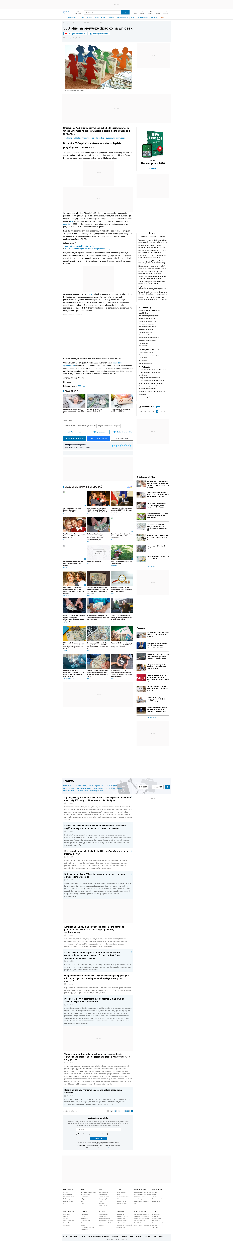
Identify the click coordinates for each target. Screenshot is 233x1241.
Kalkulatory (146, 307)
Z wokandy (111, 788)
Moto (133, 17)
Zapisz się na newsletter (124, 432)
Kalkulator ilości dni (145, 332)
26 (149, 411)
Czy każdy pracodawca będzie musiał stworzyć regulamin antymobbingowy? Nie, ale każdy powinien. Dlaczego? (152, 288)
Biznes (89, 17)
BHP (82, 1201)
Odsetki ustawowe (139, 1223)
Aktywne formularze (150, 349)
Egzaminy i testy (85, 1220)
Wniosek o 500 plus (145, 363)
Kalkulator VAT (120, 1218)
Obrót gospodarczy (68, 1196)
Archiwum (155, 1216)
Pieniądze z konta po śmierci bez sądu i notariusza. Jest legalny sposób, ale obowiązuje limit (151, 272)
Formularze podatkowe (158, 1223)
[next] (132, 1111)
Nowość (153, 161)
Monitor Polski (103, 1216)
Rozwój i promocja (68, 1220)
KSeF (163, 17)
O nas (65, 1236)
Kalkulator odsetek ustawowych (149, 337)
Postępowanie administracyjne (149, 355)
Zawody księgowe (68, 1201)
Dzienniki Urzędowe (104, 1218)
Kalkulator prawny (145, 343)
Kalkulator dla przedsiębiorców (149, 316)
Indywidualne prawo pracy (88, 1192)
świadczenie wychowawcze (87, 426)
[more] (123, 426)
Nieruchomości (143, 17)
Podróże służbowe (139, 1220)
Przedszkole (84, 1214)
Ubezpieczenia (85, 1196)
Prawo (111, 17)
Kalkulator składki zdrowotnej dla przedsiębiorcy (149, 312)
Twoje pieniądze (122, 17)
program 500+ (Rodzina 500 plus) (109, 426)
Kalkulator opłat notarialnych (148, 340)
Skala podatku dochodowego (142, 1225)
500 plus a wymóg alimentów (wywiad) (80, 246)
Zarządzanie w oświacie (88, 1223)
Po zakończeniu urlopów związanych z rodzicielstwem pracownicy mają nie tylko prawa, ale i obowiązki (151, 246)
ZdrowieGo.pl (156, 1214)
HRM (82, 1203)
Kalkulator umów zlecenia (147, 321)
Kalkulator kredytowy (145, 335)
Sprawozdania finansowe (141, 1201)
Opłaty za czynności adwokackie (149, 378)
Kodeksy (101, 1225)
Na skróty (155, 1211)
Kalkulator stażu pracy (122, 1223)
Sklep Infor (102, 1203)
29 (161, 411)
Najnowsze (153, 236)
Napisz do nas (100, 432)
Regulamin (115, 1236)
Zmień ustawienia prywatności (98, 1236)
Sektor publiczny (100, 17)
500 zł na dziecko (69, 426)
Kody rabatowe (156, 1218)
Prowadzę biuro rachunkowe (142, 1194)
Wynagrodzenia (85, 1194)
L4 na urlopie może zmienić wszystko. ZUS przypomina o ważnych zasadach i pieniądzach (152, 251)
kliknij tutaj (108, 1147)
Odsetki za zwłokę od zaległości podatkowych (149, 373)
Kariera (124, 1236)
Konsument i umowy (80, 786)
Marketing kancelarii (96, 790)
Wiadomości (82, 23)
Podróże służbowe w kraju (141, 1214)
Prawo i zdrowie (103, 1205)
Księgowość (72, 17)
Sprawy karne (99, 786)
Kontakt (139, 1236)
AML (135, 1203)
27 (153, 411)
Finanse (154, 1196)
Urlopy (83, 1199)
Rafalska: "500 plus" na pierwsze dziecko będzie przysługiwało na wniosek (95, 138)
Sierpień (156, 406)
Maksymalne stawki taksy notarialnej (151, 383)
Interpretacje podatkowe (146, 397)
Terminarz (146, 406)
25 (145, 411)
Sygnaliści (120, 788)
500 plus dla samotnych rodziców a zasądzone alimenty (87, 249)
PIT (71, 221)
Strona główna (67, 23)
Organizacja (66, 1214)
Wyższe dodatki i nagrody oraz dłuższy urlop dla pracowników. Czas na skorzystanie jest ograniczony (152, 293)
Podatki (65, 1192)
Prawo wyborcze (68, 790)
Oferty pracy (155, 1227)
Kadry (82, 17)
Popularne (144, 236)
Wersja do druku (76, 432)
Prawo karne (143, 357)
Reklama (147, 1236)
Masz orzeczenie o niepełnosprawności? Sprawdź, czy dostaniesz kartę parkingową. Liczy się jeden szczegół (152, 267)
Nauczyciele (84, 1218)
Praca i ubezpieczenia (122, 1196)
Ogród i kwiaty (156, 1201)
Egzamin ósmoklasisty (87, 1227)
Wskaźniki (146, 367)
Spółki (118, 1194)
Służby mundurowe (99, 788)
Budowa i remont (157, 1199)
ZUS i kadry (66, 1199)
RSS (131, 1236)
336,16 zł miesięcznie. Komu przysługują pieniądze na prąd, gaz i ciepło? (151, 282)
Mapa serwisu (158, 1236)
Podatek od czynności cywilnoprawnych (152, 391)
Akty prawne (103, 1211)
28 (157, 411)
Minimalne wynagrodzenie (141, 1216)
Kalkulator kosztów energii (147, 326)
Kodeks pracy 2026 (153, 163)
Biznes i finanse (121, 1192)
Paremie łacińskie (82, 790)
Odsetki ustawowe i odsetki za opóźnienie (152, 369)
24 (141, 411)
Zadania (65, 1218)
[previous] (108, 1111)
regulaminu (98, 1134)
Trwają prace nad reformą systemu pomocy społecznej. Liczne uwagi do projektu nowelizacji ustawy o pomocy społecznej (152, 277)
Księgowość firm (68, 1189)
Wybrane (162, 236)
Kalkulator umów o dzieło (147, 324)
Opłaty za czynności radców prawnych (151, 380)
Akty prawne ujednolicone (106, 1223)
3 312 (127, 1111)
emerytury (67, 224)
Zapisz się (98, 1138)
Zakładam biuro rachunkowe (142, 1192)
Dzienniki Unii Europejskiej (106, 1220)
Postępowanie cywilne (146, 352)
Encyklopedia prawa (84, 788)
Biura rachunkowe (140, 1189)
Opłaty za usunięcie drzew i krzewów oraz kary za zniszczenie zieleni (152, 387)
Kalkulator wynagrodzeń (147, 318)
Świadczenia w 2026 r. (146, 477)
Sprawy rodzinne (112, 786)
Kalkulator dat (143, 346)
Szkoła (83, 1216)
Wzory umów (143, 360)
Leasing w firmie (121, 1201)
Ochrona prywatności (77, 1236)
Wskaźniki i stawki (140, 1211)
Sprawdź (153, 168)
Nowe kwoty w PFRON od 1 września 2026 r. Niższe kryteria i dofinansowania (152, 256)
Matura (83, 1225)
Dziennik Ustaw (103, 1214)
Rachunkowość (67, 1194)
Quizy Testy (142, 394)
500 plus (81, 386)
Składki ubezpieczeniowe (141, 1218)
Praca (91, 786)
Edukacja (154, 17)
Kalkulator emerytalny (146, 329)
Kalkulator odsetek (121, 1220)
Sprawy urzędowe (69, 788)
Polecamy (141, 628)
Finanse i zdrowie (121, 1203)
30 (165, 411)
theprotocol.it (155, 1225)
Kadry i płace (67, 1223)
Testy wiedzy (84, 1229)
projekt (89, 294)
